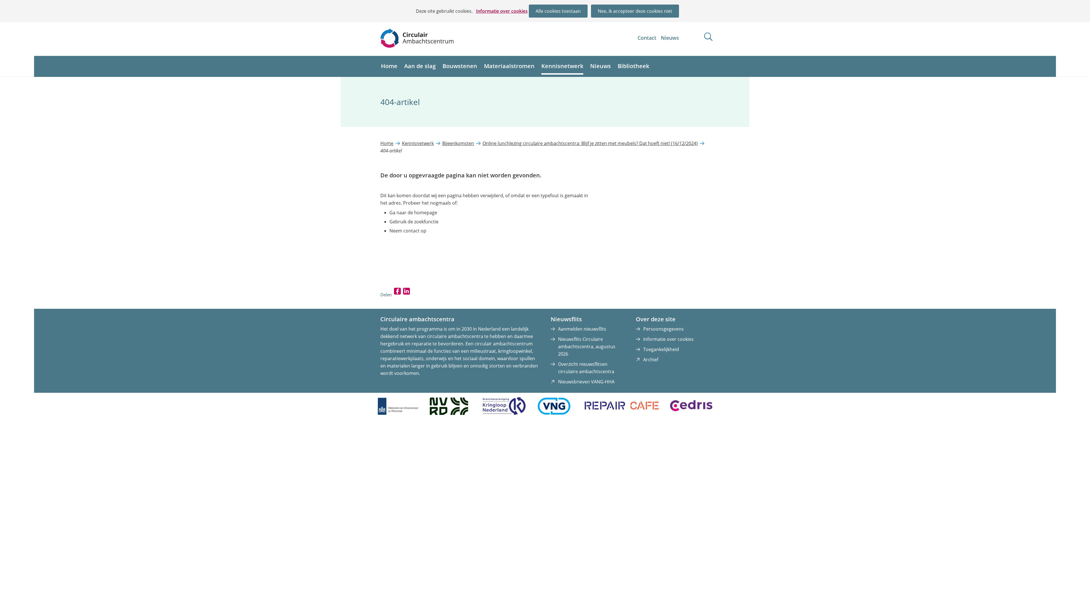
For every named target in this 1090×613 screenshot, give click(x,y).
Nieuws (670, 37)
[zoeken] (708, 37)
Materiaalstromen (509, 66)
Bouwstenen (460, 66)
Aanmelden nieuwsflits (582, 329)
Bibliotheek (633, 66)
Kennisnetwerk (562, 66)
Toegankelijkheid (661, 349)
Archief (650, 359)
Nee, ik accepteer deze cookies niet (635, 11)
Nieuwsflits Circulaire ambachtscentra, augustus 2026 (586, 346)
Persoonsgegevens (663, 329)
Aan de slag (420, 66)
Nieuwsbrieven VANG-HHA (586, 382)
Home (389, 66)
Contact (647, 37)
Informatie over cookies (502, 11)
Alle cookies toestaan (558, 11)
